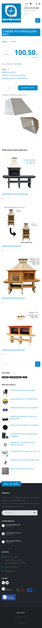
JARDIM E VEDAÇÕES (9, 72)
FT (9, 69)
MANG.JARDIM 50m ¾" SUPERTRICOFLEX (24, 399)
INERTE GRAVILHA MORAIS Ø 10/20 (22, 469)
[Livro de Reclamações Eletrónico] (3, 596)
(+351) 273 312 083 (31, 8)
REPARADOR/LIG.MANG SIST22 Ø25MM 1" (24, 408)
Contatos (21, 623)
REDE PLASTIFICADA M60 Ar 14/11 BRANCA (24, 425)
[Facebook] (26, 3)
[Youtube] (30, 3)
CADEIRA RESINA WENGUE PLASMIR (22, 390)
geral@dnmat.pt (10, 571)
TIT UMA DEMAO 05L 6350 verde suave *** (25, 451)
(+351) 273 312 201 (11, 567)
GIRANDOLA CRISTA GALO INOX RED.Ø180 (24, 460)
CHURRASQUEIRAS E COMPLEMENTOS (15, 78)
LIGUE (26, 6)
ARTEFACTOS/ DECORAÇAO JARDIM (14, 75)
